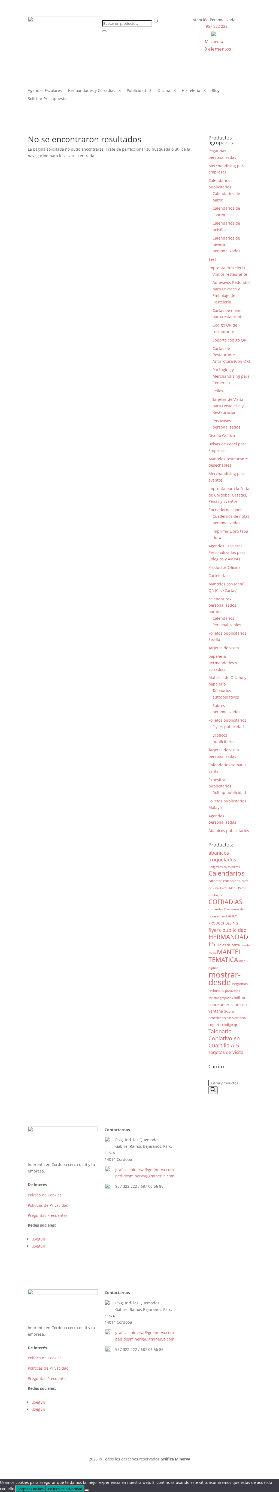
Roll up (239, 997)
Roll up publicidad (229, 792)
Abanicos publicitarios (228, 830)
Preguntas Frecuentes (48, 1215)
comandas (215, 909)
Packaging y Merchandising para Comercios (231, 376)
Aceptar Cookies (30, 1488)
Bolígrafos (215, 867)
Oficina (163, 91)
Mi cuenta (214, 41)
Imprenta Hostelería (226, 267)
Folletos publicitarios (227, 720)
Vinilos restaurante (230, 274)
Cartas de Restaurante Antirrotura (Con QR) (231, 355)
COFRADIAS (225, 902)
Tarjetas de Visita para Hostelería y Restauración (228, 406)
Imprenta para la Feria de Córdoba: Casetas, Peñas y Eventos (228, 495)
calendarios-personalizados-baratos (223, 605)
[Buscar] (213, 1090)
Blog (216, 91)
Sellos (218, 390)
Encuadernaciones (225, 509)
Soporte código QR (229, 340)
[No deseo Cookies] (86, 1490)
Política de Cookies (45, 1195)
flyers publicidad (227, 929)
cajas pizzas (232, 867)
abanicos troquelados (222, 856)
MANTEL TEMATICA (225, 956)
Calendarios (226, 873)
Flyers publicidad (228, 726)
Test (212, 259)
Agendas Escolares (45, 91)
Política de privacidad (65, 1488)
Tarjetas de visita (223, 647)
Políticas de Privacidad (48, 1205)
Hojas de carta (228, 944)
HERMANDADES (228, 940)
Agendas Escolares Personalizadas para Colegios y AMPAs (226, 552)
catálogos (215, 895)
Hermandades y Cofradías (91, 91)
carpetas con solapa (224, 880)
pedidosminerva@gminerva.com (144, 1175)
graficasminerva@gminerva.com (144, 1169)
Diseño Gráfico (221, 435)
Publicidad (136, 91)
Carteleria (217, 575)
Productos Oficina (224, 567)
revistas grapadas (220, 998)
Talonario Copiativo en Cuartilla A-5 (224, 1038)
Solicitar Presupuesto (47, 99)
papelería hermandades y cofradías (222, 663)
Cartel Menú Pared (233, 888)
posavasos (232, 991)
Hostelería (191, 91)
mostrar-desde (224, 978)
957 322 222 (217, 26)
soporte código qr (222, 1024)
